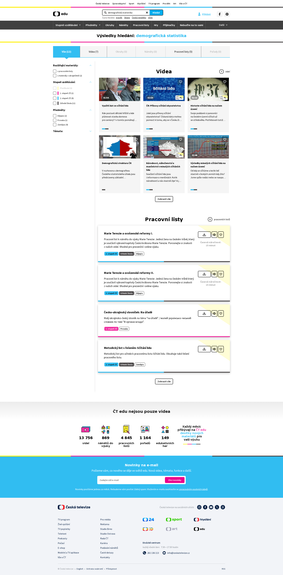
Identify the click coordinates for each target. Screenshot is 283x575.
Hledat (156, 12)
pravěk (119, 17)
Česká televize (102, 3)
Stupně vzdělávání (67, 25)
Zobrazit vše (164, 198)
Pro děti (166, 3)
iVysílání (141, 3)
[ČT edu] (60, 15)
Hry (156, 25)
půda (150, 17)
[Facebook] (220, 14)
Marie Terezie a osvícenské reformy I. (128, 233)
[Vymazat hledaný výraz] (147, 12)
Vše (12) (66, 51)
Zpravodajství (119, 3)
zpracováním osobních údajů (193, 489)
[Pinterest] (227, 14)
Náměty (123, 25)
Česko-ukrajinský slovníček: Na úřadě (128, 312)
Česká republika (139, 17)
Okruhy (109, 25)
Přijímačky (169, 25)
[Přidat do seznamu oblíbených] (136, 82)
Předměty (91, 25)
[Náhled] (214, 234)
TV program (154, 3)
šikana (127, 17)
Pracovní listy (141, 25)
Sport (131, 3)
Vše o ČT (183, 3)
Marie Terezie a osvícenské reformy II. (129, 273)
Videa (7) (93, 51)
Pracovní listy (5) (183, 51)
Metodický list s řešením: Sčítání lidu (128, 348)
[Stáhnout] (204, 234)
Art (174, 3)
